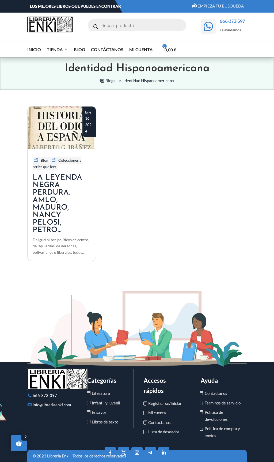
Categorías (101, 380)
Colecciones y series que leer (57, 163)
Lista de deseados (164, 431)
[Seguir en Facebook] (110, 452)
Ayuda (209, 380)
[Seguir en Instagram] (137, 452)
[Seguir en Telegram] (150, 452)
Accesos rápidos (155, 385)
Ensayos (99, 412)
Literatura (101, 393)
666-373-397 (45, 395)
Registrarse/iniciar (165, 403)
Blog (79, 49)
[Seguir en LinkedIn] (163, 452)
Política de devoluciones (216, 416)
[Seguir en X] (123, 452)
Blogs (110, 80)
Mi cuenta (141, 49)
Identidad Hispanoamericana (148, 80)
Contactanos (216, 393)
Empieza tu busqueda (220, 5)
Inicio (34, 49)
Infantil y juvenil (106, 402)
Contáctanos (107, 49)
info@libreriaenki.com (52, 404)
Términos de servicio (223, 402)
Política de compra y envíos (222, 432)
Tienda (55, 49)
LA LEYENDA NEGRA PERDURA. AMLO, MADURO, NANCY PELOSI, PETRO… (57, 204)
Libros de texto (105, 421)
